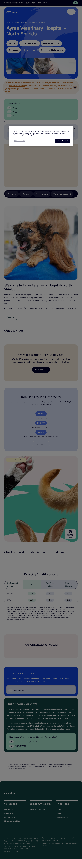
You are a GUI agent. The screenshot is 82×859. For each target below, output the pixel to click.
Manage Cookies (19, 141)
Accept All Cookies (62, 141)
